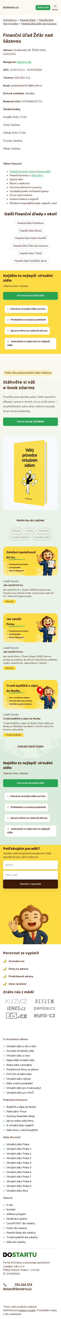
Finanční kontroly (19, 171)
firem (32, 171)
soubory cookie (27, 1310)
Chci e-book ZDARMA (30, 421)
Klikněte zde (24, 62)
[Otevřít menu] (55, 7)
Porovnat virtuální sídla (30, 296)
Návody (16, 531)
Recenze (44, 531)
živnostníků (44, 171)
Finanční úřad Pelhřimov (30, 223)
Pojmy (30, 531)
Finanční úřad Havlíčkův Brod (30, 261)
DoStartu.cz (11, 7)
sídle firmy (37, 175)
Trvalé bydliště (20, 537)
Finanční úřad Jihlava (30, 230)
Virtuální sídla (42, 537)
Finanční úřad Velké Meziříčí (30, 238)
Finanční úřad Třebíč (31, 253)
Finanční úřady (28, 20)
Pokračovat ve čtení (30, 591)
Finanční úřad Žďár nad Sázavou (38, 23)
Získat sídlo (43, 7)
